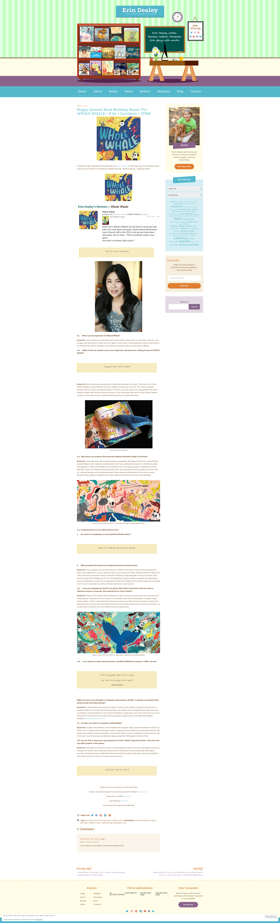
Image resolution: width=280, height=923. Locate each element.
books (195, 209)
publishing (180, 238)
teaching (194, 241)
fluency (196, 214)
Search (184, 301)
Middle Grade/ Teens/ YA (184, 226)
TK (198, 242)
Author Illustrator (189, 203)
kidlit (178, 218)
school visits (173, 242)
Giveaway (171, 216)
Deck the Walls (176, 211)
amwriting (178, 204)
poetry (196, 233)
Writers (97, 894)
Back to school (173, 209)
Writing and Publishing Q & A (114, 823)
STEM (120, 820)
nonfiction (185, 229)
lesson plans (175, 222)
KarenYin (124, 801)
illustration (178, 216)
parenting (194, 229)
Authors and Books (143, 820)
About (83, 897)
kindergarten (188, 219)
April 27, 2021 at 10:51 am (89, 842)
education (192, 211)
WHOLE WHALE (122, 166)
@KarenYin (127, 796)
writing (173, 245)
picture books (186, 233)
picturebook (174, 233)
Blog (95, 901)
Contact (97, 905)
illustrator (185, 216)
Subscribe (184, 286)
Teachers (97, 897)
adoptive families (187, 201)
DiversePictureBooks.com (95, 719)
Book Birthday (184, 209)
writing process (188, 244)
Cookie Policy (39, 919)
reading (191, 238)
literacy (193, 221)
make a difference (184, 224)
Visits (82, 905)
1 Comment (85, 829)
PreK (193, 235)
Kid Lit (99, 823)
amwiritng (195, 201)
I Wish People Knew (194, 216)
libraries (184, 222)
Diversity (184, 211)
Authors (176, 206)
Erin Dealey (186, 213)
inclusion (90, 820)
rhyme (114, 820)
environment (174, 214)
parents (176, 231)
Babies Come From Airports (190, 207)
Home (82, 894)
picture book (187, 231)
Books (83, 901)
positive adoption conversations (181, 235)
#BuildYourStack (176, 201)
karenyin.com (143, 792)
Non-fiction (174, 229)
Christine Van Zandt (90, 839)
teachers (185, 241)
